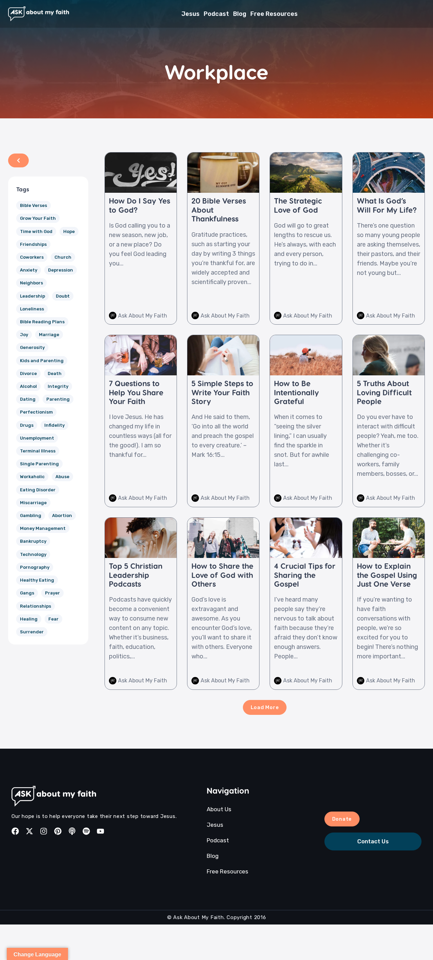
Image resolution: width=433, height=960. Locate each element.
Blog (239, 14)
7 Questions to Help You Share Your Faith (136, 392)
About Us (219, 809)
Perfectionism (36, 412)
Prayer (52, 592)
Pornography (34, 567)
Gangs (27, 592)
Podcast (216, 14)
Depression (60, 270)
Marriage (49, 334)
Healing (29, 619)
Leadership (32, 296)
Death (55, 373)
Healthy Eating (37, 580)
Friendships (33, 244)
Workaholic (32, 476)
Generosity (32, 347)
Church (62, 257)
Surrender (32, 631)
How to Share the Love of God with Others (222, 574)
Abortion (62, 515)
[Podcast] (72, 831)
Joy (24, 334)
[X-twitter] (29, 831)
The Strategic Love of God (298, 205)
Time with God (36, 231)
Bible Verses (33, 205)
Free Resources (274, 14)
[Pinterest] (58, 831)
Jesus (190, 14)
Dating (28, 399)
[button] (265, 707)
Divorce (28, 373)
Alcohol (28, 386)
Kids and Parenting (42, 360)
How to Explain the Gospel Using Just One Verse (387, 574)
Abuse (62, 476)
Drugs (26, 425)
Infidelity (54, 425)
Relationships (35, 606)
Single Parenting (39, 463)
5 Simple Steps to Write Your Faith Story (222, 392)
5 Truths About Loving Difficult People (384, 392)
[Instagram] (43, 831)
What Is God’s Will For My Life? (387, 205)
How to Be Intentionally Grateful (296, 392)
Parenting (58, 399)
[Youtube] (100, 831)
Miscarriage (33, 502)
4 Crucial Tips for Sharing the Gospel (305, 574)
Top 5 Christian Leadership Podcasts (135, 574)
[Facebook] (15, 831)
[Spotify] (86, 831)
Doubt (63, 296)
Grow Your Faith (38, 218)
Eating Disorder (37, 489)
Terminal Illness (37, 450)
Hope (69, 231)
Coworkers (32, 257)
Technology (33, 554)
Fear (53, 619)
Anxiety (28, 270)
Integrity (58, 386)
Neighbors (31, 282)
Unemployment (37, 438)
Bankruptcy (33, 541)
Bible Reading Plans (42, 321)
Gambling (30, 515)
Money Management (43, 528)
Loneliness (32, 308)
